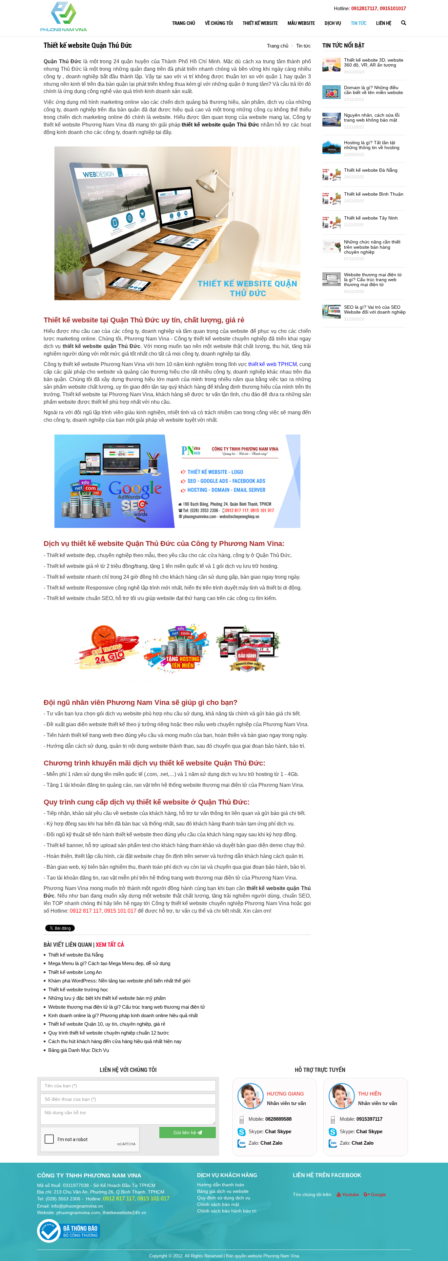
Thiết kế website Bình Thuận (373, 194)
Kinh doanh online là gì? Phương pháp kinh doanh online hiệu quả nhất (123, 1015)
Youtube (350, 1194)
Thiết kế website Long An (75, 972)
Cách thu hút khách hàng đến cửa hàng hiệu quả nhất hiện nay (115, 1041)
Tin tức (358, 23)
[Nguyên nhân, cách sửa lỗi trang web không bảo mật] (331, 119)
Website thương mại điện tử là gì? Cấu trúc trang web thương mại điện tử (126, 1007)
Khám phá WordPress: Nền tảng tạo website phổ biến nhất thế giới (119, 980)
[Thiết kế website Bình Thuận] (331, 198)
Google (378, 1194)
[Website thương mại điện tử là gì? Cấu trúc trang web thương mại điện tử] (331, 278)
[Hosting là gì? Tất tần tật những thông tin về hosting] (331, 146)
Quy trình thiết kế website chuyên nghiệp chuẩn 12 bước (108, 1033)
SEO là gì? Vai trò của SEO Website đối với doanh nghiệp (375, 309)
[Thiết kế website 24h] (63, 16)
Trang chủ (183, 23)
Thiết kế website (260, 23)
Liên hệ (383, 23)
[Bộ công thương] (68, 1229)
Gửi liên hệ (185, 1132)
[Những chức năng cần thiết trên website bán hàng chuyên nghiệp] (331, 246)
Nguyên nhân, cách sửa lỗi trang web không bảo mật (371, 117)
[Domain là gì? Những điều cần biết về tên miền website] (331, 91)
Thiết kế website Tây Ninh (371, 218)
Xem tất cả (110, 944)
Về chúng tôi (219, 23)
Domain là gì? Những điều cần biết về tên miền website (373, 90)
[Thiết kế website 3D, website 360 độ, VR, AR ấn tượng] (331, 64)
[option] (274, 1117)
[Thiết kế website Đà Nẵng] (331, 174)
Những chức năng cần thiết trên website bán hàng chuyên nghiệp (372, 247)
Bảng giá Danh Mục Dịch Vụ (78, 1050)
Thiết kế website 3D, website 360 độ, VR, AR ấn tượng (373, 62)
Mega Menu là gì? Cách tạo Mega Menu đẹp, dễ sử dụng (109, 963)
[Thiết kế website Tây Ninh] (331, 222)
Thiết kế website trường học (78, 989)
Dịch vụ (333, 23)
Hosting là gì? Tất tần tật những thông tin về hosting (371, 145)
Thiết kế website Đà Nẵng (75, 955)
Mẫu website (301, 23)
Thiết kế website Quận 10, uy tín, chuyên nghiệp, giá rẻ (106, 1024)
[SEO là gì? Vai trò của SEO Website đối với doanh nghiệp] (331, 311)
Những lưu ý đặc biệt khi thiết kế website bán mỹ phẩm (107, 998)
